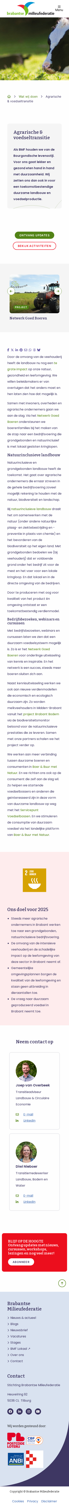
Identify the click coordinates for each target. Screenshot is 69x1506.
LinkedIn (29, 1120)
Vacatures (18, 1336)
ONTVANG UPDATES (34, 235)
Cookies (18, 1501)
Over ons (17, 1355)
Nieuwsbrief (19, 1330)
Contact (16, 1361)
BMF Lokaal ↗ (20, 1348)
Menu (59, 9)
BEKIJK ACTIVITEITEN (34, 245)
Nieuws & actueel (23, 1317)
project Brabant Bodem (41, 714)
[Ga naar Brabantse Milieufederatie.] (9, 96)
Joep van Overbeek (33, 1085)
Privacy (32, 1501)
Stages (15, 1342)
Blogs (14, 1324)
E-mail (28, 1114)
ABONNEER (21, 1262)
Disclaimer (49, 1501)
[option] (34, 299)
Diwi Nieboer (26, 1167)
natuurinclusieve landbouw (31, 509)
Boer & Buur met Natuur (31, 835)
